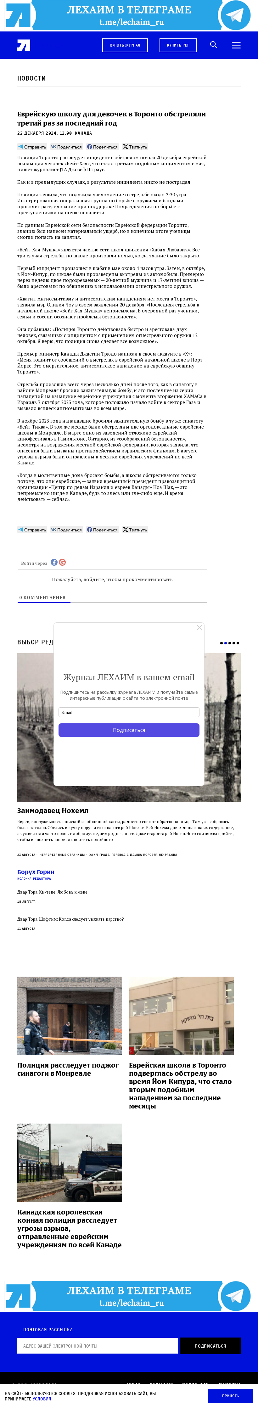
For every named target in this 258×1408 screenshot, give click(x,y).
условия (42, 1398)
